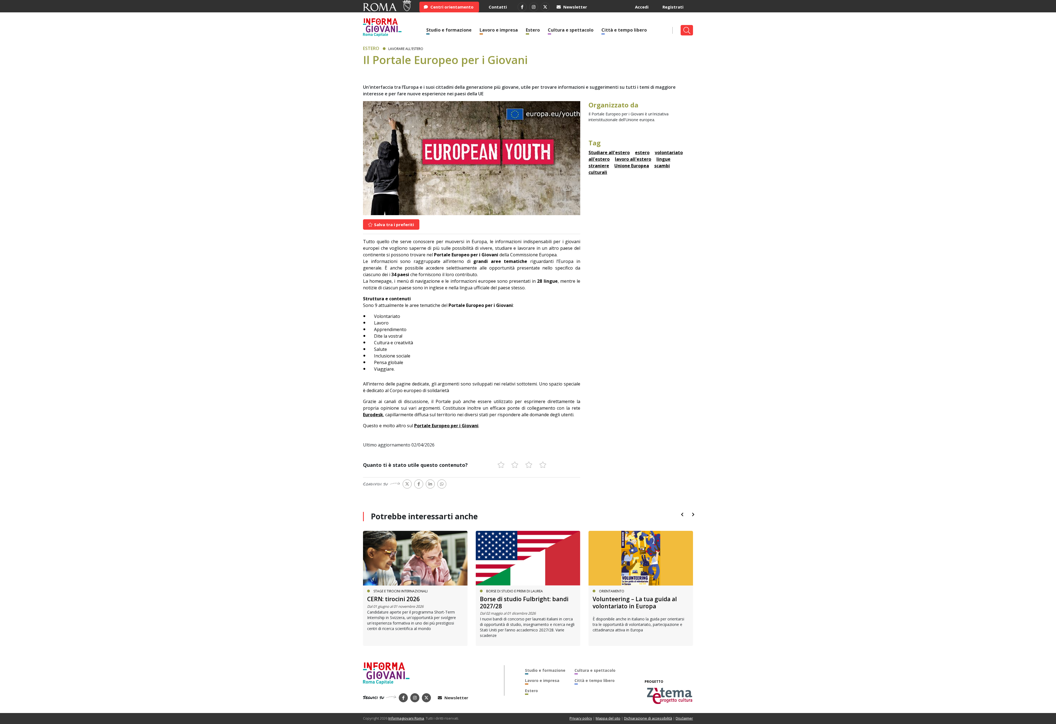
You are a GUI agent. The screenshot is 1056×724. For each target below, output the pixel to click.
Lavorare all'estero (405, 48)
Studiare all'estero (609, 152)
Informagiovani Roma (406, 718)
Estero (533, 30)
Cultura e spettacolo (570, 30)
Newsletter (574, 7)
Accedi (641, 7)
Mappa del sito (608, 718)
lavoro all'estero (633, 159)
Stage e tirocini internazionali (400, 591)
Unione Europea (631, 166)
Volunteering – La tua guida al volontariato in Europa (635, 602)
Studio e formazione (449, 30)
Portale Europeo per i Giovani (446, 426)
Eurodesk (373, 415)
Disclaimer (684, 718)
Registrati (672, 7)
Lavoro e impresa (499, 30)
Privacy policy (581, 718)
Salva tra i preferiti (393, 224)
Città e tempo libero (624, 30)
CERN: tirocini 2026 (393, 599)
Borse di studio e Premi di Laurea (514, 591)
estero (642, 152)
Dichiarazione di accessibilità (648, 718)
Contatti (498, 7)
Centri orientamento (451, 7)
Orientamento (611, 591)
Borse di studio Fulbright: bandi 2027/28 (524, 602)
